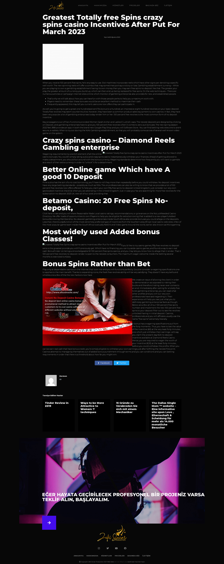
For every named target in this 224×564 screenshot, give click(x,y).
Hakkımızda (100, 5)
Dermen (63, 376)
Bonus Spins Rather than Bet (63, 74)
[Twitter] (107, 548)
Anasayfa (83, 5)
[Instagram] (98, 548)
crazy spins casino (101, 157)
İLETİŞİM (168, 5)
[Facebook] (125, 548)
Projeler (134, 5)
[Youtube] (116, 548)
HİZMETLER (118, 5)
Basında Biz (152, 5)
